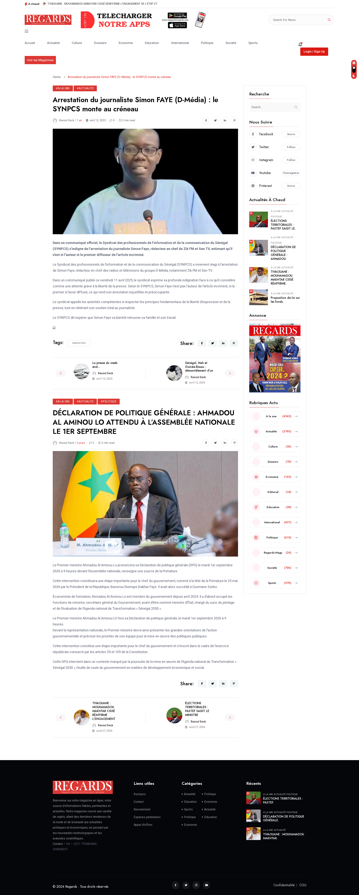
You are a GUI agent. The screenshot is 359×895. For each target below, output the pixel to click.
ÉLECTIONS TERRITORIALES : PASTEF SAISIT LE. (283, 225)
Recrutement (142, 809)
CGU (302, 885)
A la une (276, 211)
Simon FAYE (79, 343)
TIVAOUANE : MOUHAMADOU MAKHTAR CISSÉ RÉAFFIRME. (282, 277)
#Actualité (85, 88)
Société (230, 43)
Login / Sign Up (314, 51)
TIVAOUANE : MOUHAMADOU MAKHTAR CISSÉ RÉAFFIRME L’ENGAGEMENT (103, 711)
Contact (139, 802)
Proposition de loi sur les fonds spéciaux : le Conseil (79, 3)
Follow (291, 147)
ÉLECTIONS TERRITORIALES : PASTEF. (283, 800)
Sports (253, 43)
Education (152, 43)
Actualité (53, 43)
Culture (77, 43)
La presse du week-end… (105, 365)
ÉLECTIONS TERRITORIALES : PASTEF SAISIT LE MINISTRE (197, 709)
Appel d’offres (143, 825)
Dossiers (100, 43)
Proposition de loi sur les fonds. (285, 300)
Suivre (291, 134)
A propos (140, 794)
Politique (207, 43)
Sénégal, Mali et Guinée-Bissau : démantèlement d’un (199, 367)
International (180, 43)
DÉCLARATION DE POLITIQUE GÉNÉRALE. (283, 818)
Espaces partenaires (147, 817)
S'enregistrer (291, 173)
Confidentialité (284, 885)
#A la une (63, 88)
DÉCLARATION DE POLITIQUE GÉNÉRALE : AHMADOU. (283, 253)
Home (57, 77)
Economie (126, 43)
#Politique (108, 401)
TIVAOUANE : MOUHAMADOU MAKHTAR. (283, 836)
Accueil (30, 43)
